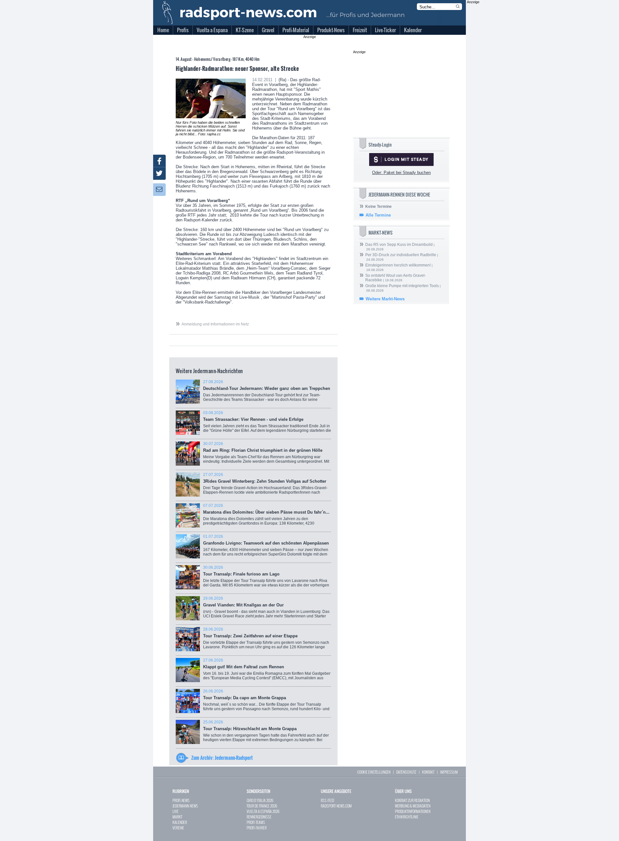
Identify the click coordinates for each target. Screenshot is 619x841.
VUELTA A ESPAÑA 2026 (263, 811)
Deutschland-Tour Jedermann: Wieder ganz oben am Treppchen (266, 394)
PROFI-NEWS (181, 800)
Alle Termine (378, 215)
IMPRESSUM (449, 772)
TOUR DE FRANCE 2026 (262, 805)
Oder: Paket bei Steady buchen (401, 172)
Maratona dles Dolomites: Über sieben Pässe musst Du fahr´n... (266, 517)
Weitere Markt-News (385, 298)
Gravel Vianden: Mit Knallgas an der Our (266, 609)
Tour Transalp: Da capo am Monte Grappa (266, 702)
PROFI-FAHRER (257, 827)
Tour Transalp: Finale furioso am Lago (266, 578)
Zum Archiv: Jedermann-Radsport (222, 757)
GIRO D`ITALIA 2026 (260, 800)
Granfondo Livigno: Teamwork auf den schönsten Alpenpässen (266, 547)
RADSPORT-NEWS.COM (336, 805)
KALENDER (179, 822)
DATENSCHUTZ (406, 772)
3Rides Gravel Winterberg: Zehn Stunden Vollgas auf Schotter (266, 485)
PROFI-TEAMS (256, 822)
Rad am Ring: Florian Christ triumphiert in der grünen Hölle (266, 454)
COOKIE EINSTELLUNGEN (373, 772)
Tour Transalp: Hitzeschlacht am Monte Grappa (266, 733)
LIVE (175, 811)
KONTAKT (428, 772)
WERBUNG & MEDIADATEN (412, 805)
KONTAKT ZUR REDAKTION (412, 800)
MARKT (177, 816)
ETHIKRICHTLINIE (406, 816)
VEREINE (178, 827)
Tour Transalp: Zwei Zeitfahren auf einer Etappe (266, 640)
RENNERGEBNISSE (259, 816)
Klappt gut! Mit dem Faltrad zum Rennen (266, 671)
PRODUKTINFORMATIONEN (412, 811)
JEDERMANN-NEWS (185, 805)
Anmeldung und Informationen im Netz (215, 324)
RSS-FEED (327, 800)
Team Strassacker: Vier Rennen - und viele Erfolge (267, 424)
